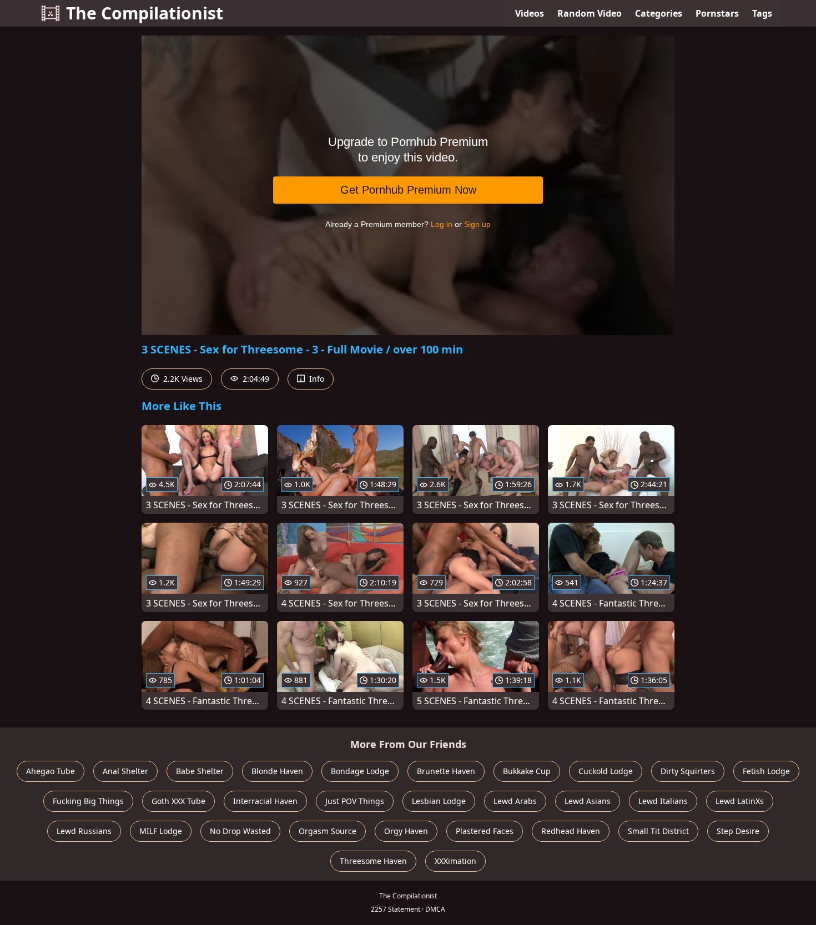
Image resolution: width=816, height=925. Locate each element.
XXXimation (455, 861)
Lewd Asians (588, 801)
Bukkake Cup (527, 771)
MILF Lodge (160, 831)
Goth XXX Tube (178, 801)
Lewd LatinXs (740, 801)
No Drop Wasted (240, 831)
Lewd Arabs (515, 801)
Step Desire (738, 831)
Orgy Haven (406, 831)
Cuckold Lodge (605, 771)
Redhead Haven (570, 831)
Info (315, 378)
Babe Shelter (200, 771)
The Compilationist (144, 13)
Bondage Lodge (360, 771)
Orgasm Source (327, 831)
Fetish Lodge (766, 771)
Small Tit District (658, 831)
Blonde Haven (277, 771)
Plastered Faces (484, 831)
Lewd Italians (663, 801)
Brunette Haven (446, 771)
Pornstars (717, 13)
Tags (762, 13)
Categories (658, 13)
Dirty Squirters (688, 771)
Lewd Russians (84, 831)
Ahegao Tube (50, 771)
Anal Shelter (125, 771)
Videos (529, 13)
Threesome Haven (373, 861)
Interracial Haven (265, 801)
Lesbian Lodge (439, 801)
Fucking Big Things (88, 801)
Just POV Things (354, 801)
